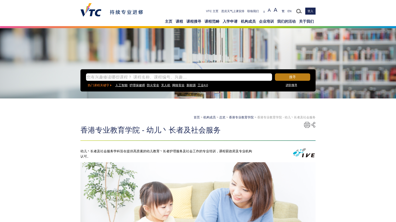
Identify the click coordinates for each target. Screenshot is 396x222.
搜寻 (292, 77)
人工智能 (121, 85)
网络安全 (178, 85)
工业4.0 (203, 85)
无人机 (165, 85)
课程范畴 (212, 21)
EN (289, 11)
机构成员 (248, 21)
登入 (310, 11)
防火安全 (153, 85)
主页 (168, 21)
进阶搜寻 (291, 85)
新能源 (191, 85)
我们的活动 (286, 21)
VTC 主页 (212, 11)
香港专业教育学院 (241, 117)
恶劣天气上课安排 (232, 11)
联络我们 (253, 11)
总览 (222, 117)
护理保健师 (137, 85)
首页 (197, 117)
